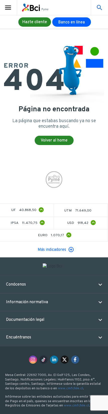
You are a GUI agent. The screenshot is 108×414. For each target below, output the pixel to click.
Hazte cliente (34, 22)
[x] (64, 359)
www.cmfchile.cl (70, 388)
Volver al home (54, 140)
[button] (54, 284)
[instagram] (33, 359)
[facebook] (75, 359)
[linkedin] (54, 359)
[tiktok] (43, 359)
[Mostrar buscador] (99, 7)
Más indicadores (52, 249)
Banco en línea (71, 22)
